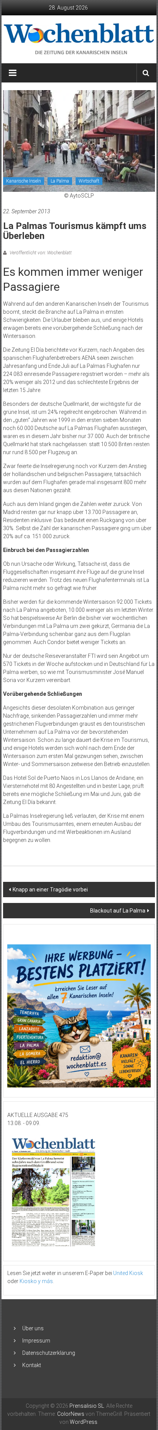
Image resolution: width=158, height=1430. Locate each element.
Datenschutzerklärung (48, 1353)
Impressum (36, 1341)
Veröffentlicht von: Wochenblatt (40, 252)
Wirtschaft (89, 181)
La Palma (60, 181)
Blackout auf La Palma (117, 911)
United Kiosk (128, 1273)
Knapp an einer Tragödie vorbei (50, 889)
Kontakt (31, 1365)
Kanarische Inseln (23, 181)
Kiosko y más (36, 1281)
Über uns (33, 1328)
